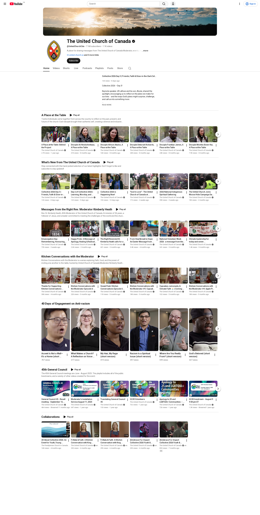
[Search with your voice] (173, 4)
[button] (106, 104)
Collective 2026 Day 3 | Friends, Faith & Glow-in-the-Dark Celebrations (129, 76)
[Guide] (4, 3)
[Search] (164, 4)
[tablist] (130, 68)
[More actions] (68, 145)
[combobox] (124, 3)
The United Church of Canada (52, 150)
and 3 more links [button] (91, 55)
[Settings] (239, 3)
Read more (106, 105)
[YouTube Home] (16, 4)
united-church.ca (76, 55)
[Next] (218, 134)
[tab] (46, 68)
